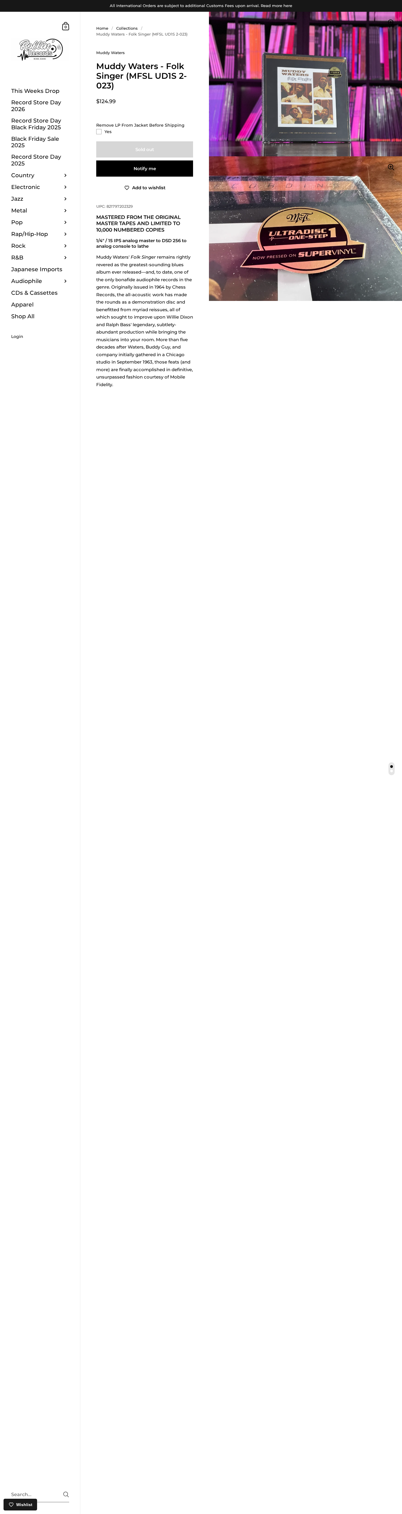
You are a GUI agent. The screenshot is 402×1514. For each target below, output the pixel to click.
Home (102, 28)
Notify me (145, 168)
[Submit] (66, 1494)
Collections (127, 28)
